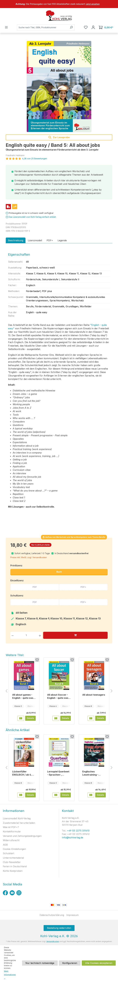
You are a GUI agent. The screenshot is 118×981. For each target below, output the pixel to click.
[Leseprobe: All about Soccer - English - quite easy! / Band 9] (56, 718)
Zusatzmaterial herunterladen (19, 822)
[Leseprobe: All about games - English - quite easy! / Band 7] (20, 718)
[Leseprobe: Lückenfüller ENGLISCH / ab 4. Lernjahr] (20, 795)
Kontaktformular (12, 831)
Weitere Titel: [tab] (15, 655)
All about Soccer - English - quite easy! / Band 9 (59, 696)
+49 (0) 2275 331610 (78, 830)
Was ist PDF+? (11, 827)
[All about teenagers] (94, 675)
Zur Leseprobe (61, 137)
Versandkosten (52, 941)
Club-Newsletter (12, 862)
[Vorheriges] (6, 691)
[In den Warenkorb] (75, 635)
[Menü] (6, 27)
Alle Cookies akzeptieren (98, 963)
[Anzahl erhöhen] (40, 635)
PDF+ (83, 587)
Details (30, 718)
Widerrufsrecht (11, 840)
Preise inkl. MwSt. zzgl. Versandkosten (28, 557)
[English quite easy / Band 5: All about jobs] (59, 86)
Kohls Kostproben (12, 870)
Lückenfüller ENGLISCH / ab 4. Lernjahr (22, 773)
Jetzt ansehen (93, 4)
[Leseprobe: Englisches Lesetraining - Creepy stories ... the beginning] (90, 795)
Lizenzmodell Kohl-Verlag (17, 818)
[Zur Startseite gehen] (59, 15)
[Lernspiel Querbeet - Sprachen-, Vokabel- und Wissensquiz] (59, 752)
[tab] (15, 240)
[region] (59, 4)
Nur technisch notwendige (39, 963)
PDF (35, 587)
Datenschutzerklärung (52, 915)
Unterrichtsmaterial (13, 857)
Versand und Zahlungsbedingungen (22, 835)
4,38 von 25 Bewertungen (34, 158)
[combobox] (42, 27)
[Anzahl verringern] (12, 635)
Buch (59, 571)
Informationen (13, 811)
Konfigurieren (69, 963)
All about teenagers (93, 694)
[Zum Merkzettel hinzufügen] (37, 660)
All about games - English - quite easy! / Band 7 (24, 696)
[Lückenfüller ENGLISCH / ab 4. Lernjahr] (24, 752)
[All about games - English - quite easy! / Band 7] (24, 675)
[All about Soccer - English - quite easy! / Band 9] (59, 675)
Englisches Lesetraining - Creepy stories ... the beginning (92, 773)
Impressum (72, 915)
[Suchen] (71, 27)
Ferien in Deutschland (15, 866)
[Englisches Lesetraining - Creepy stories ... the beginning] (94, 752)
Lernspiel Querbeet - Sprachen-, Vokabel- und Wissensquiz (58, 773)
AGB (5, 844)
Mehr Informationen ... (10, 974)
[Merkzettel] (86, 27)
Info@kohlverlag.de (72, 837)
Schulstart (8, 853)
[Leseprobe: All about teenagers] (90, 718)
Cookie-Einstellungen (14, 849)
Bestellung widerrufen (59, 928)
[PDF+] (8, 206)
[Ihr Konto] (93, 27)
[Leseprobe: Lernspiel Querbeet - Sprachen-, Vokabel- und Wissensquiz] (56, 795)
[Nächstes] (111, 691)
